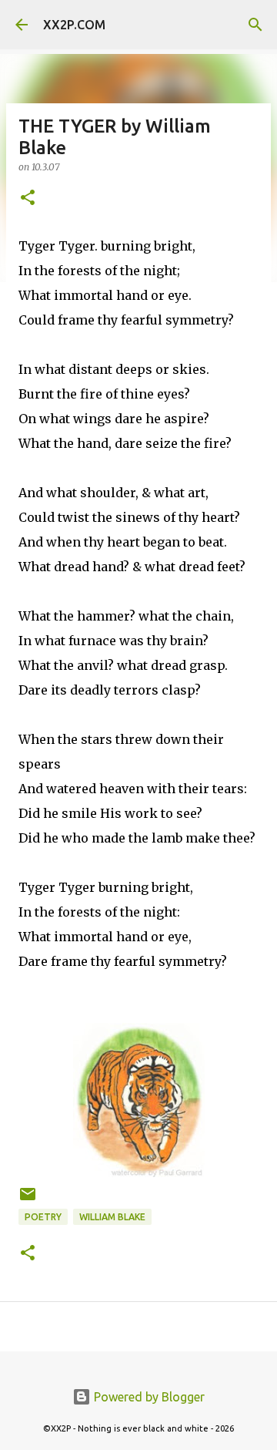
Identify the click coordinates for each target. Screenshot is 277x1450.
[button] (27, 198)
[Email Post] (27, 1200)
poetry (43, 1217)
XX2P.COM (74, 25)
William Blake (112, 1217)
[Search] (255, 24)
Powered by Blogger (148, 1397)
